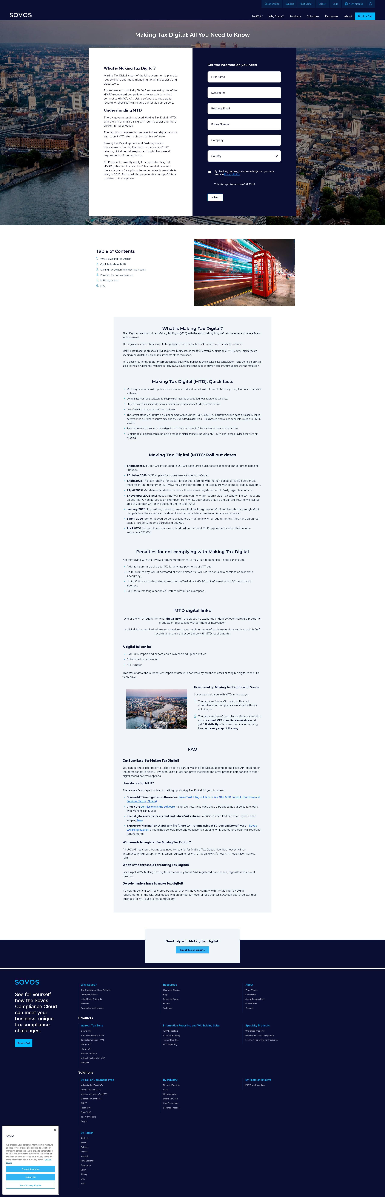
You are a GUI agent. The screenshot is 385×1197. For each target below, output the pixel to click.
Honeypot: (219, 168)
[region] (30, 1160)
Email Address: (219, 105)
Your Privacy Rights (30, 1185)
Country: (219, 152)
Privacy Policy (232, 174)
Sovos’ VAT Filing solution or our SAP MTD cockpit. (210, 797)
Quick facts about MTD (113, 264)
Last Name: (219, 89)
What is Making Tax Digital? (115, 259)
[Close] (55, 1130)
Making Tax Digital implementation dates (123, 270)
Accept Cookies (30, 1169)
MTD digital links (109, 280)
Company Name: (219, 137)
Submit (215, 197)
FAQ (102, 286)
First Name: (219, 73)
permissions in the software (158, 806)
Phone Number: (219, 121)
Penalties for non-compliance (116, 275)
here (140, 820)
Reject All (30, 1177)
